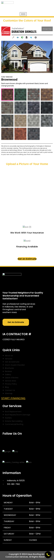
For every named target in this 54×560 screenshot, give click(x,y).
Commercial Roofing (14, 424)
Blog (7, 387)
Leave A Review (11, 377)
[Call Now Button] (48, 554)
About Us (9, 355)
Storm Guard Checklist (15, 365)
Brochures (9, 368)
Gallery (8, 374)
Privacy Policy (11, 384)
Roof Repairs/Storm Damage (17, 414)
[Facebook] (6, 441)
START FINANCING (13, 398)
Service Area (10, 381)
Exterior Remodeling (13, 421)
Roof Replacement (13, 411)
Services (8, 358)
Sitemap (8, 393)
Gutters (8, 418)
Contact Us (10, 390)
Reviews (8, 371)
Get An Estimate (27, 258)
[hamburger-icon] (23, 14)
